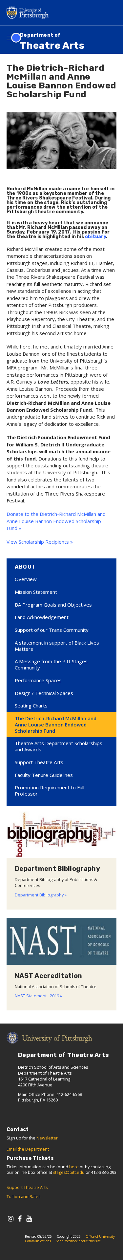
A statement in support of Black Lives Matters (57, 645)
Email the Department (28, 1149)
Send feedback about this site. (79, 1241)
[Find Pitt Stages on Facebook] (20, 1218)
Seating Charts (31, 705)
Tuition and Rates (23, 1196)
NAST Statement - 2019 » (38, 996)
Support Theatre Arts (39, 762)
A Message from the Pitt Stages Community (51, 664)
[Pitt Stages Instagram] (11, 1218)
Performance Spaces (38, 680)
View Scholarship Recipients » (40, 541)
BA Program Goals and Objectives (53, 604)
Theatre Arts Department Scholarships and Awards (58, 746)
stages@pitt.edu (69, 1172)
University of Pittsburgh (29, 13)
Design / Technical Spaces (44, 693)
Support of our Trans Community (52, 630)
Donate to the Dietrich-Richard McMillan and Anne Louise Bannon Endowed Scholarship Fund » (56, 521)
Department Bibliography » (41, 895)
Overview (26, 579)
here (74, 1167)
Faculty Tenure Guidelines (44, 775)
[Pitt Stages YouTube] (29, 1218)
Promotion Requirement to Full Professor (49, 790)
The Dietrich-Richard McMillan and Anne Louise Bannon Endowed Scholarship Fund (55, 724)
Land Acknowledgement (42, 617)
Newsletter (47, 1138)
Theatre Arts (52, 41)
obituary (95, 236)
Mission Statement (36, 592)
